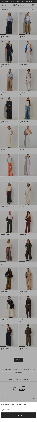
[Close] (35, 403)
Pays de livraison (6, 409)
